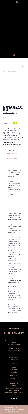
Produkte (8, 71)
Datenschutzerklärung (14, 390)
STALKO (10, 408)
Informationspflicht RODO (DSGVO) (14, 392)
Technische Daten (12, 153)
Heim (4, 71)
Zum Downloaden (12, 158)
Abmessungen (11, 156)
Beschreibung (11, 150)
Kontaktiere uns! (11, 161)
